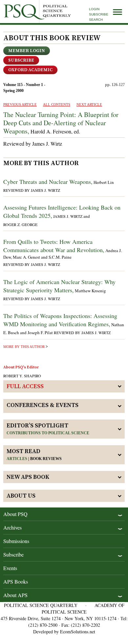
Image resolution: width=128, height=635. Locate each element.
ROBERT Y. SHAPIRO (22, 375)
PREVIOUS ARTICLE (20, 104)
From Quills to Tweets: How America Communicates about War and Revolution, (53, 246)
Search (96, 19)
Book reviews (46, 458)
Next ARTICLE (89, 104)
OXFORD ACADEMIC (30, 70)
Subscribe (98, 14)
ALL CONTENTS (56, 104)
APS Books (15, 581)
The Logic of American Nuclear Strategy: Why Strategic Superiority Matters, (59, 286)
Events (10, 567)
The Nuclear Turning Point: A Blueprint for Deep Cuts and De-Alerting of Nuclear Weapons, (60, 122)
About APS (15, 595)
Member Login (26, 51)
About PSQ (15, 513)
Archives (12, 527)
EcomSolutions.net (77, 631)
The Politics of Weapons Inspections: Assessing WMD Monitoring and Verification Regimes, (60, 320)
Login (94, 9)
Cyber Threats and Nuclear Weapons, (48, 182)
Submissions (16, 540)
